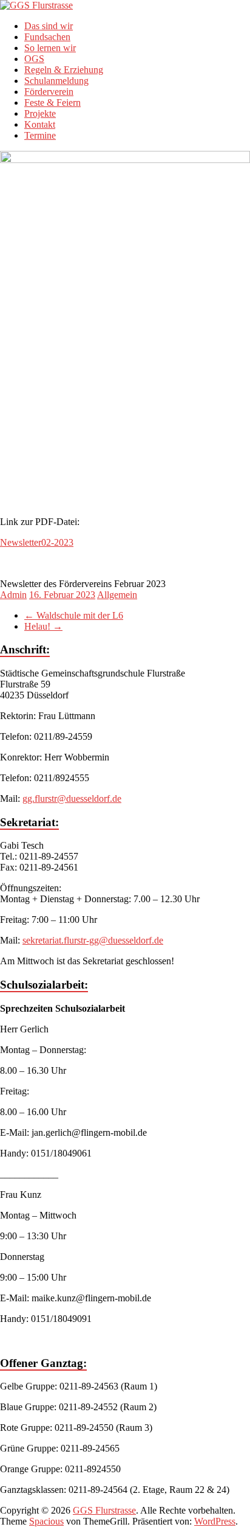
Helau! (43, 626)
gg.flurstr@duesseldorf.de (71, 798)
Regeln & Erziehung (63, 69)
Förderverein (48, 91)
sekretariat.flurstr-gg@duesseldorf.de (92, 940)
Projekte (40, 113)
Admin (13, 595)
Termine (40, 135)
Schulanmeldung (56, 80)
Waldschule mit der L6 (73, 615)
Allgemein (117, 595)
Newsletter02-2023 (36, 542)
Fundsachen (47, 37)
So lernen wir (50, 48)
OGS (34, 59)
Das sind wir (48, 26)
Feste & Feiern (52, 102)
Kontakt (39, 124)
